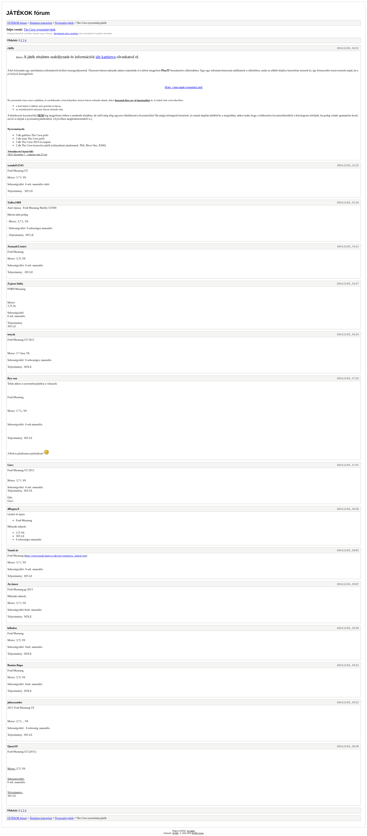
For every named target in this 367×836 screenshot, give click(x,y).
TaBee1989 (14, 202)
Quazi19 (12, 746)
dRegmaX (13, 508)
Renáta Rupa (15, 665)
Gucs (10, 465)
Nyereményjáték (64, 22)
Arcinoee (12, 584)
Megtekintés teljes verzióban (66, 33)
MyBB (175, 833)
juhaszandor (14, 702)
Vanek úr (12, 550)
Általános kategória (41, 22)
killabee (12, 628)
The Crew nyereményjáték (39, 29)
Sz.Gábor (191, 831)
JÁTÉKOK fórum (28, 13)
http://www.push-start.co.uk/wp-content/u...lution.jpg (55, 555)
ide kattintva (106, 57)
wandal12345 (15, 165)
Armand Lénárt (16, 246)
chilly (10, 48)
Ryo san (12, 378)
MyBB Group (198, 833)
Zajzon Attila (15, 283)
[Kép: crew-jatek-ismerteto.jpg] (183, 87)
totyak (11, 334)
